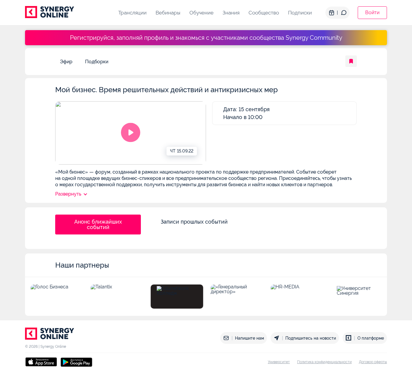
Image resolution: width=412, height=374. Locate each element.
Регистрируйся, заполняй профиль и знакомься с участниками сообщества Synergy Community (206, 37)
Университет (279, 362)
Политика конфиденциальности (324, 362)
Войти (372, 12)
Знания (231, 13)
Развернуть (68, 194)
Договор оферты (373, 362)
